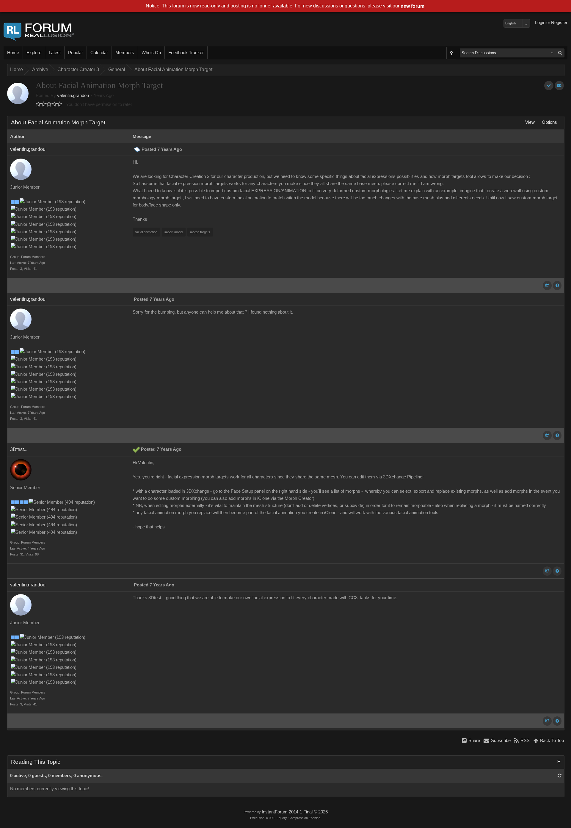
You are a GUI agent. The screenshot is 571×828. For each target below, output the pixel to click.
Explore (33, 52)
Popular (75, 52)
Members (124, 52)
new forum (412, 6)
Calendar (99, 52)
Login (540, 22)
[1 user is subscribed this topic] (559, 85)
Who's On (151, 52)
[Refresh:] (559, 775)
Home (13, 52)
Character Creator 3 (78, 69)
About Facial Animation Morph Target (173, 69)
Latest (55, 52)
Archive (40, 69)
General (116, 69)
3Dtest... (18, 449)
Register (559, 22)
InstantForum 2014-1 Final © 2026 (295, 812)
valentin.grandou (73, 95)
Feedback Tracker (186, 52)
